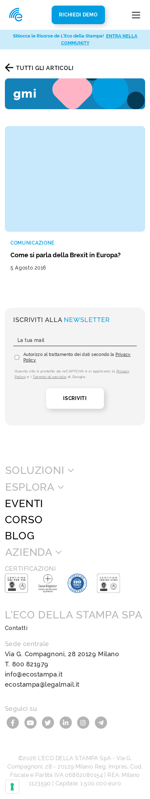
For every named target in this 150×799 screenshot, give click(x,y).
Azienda (28, 552)
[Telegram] (101, 722)
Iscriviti (75, 398)
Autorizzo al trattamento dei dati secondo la (77, 357)
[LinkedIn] (67, 722)
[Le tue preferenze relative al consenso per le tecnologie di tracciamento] (12, 786)
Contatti (16, 628)
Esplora (29, 487)
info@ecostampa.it (33, 674)
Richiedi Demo (78, 14)
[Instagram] (84, 722)
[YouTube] (31, 722)
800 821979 (30, 664)
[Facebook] (14, 722)
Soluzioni (35, 470)
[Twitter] (49, 722)
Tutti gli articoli (44, 68)
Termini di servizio (49, 376)
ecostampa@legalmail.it (42, 684)
